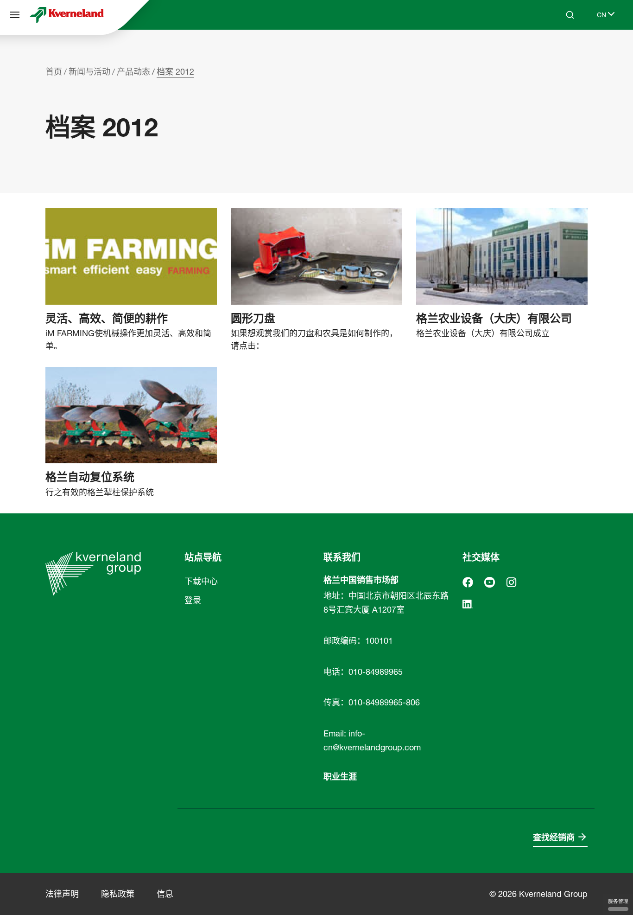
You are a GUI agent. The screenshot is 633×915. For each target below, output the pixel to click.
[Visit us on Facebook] (467, 581)
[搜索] (563, 50)
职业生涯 (340, 776)
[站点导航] (15, 15)
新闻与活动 (89, 71)
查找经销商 (554, 837)
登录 (192, 600)
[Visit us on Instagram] (511, 581)
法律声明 (62, 894)
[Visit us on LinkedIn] (467, 603)
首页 (53, 71)
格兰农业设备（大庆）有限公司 (494, 318)
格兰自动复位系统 (89, 477)
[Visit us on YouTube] (489, 581)
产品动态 (133, 71)
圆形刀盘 (253, 318)
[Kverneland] (67, 14)
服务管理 (618, 901)
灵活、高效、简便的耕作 (106, 318)
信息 (165, 894)
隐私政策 (117, 894)
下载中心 (201, 581)
